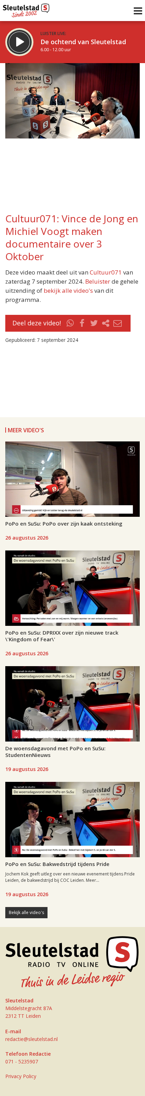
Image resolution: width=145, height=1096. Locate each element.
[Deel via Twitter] (94, 323)
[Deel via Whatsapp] (70, 323)
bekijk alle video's (68, 290)
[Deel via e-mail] (118, 323)
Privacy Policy (20, 1076)
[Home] (26, 9)
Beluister (97, 281)
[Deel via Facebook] (82, 323)
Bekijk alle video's (26, 912)
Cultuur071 (106, 272)
